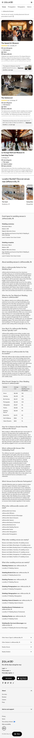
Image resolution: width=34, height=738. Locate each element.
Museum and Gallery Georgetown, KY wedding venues (16, 554)
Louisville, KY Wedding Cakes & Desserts (12, 603)
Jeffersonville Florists (7, 529)
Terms (3, 719)
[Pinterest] (5, 683)
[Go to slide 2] (15, 39)
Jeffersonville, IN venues (8, 11)
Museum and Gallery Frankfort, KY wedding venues (15, 556)
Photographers (12, 7)
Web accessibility (6, 724)
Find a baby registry (7, 673)
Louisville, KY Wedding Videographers (12, 596)
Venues (4, 7)
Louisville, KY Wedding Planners (10, 582)
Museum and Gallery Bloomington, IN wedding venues (16, 545)
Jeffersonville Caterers (8, 520)
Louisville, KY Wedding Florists (10, 618)
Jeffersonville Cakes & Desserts (10, 517)
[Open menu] (3, 2)
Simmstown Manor (7, 226)
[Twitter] (8, 683)
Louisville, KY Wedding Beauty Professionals (13, 611)
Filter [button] (18, 734)
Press (3, 702)
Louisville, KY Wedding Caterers (10, 568)
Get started (9, 678)
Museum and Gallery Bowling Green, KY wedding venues (17, 547)
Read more (20, 68)
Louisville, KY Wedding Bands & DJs (11, 575)
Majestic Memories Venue (8, 231)
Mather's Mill (5, 228)
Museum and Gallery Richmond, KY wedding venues (15, 552)
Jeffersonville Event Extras (9, 511)
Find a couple (5, 670)
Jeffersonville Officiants (8, 513)
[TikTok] (13, 683)
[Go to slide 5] (19, 39)
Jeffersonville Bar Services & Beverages (12, 515)
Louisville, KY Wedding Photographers (12, 589)
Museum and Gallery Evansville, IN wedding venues (15, 542)
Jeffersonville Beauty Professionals (11, 522)
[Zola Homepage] (8, 2)
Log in (3, 668)
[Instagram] (11, 683)
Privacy (4, 716)
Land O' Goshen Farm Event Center (11, 237)
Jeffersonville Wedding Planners (10, 527)
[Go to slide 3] (17, 39)
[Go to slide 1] (14, 39)
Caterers (29, 7)
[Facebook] (3, 683)
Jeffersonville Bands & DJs (9, 524)
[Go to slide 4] (18, 39)
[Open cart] (31, 2)
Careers (4, 699)
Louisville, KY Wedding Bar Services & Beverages (14, 627)
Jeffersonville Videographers (9, 531)
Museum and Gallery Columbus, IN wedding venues (15, 549)
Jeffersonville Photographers (9, 534)
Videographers (21, 7)
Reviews (4, 697)
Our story (4, 694)
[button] (30, 22)
